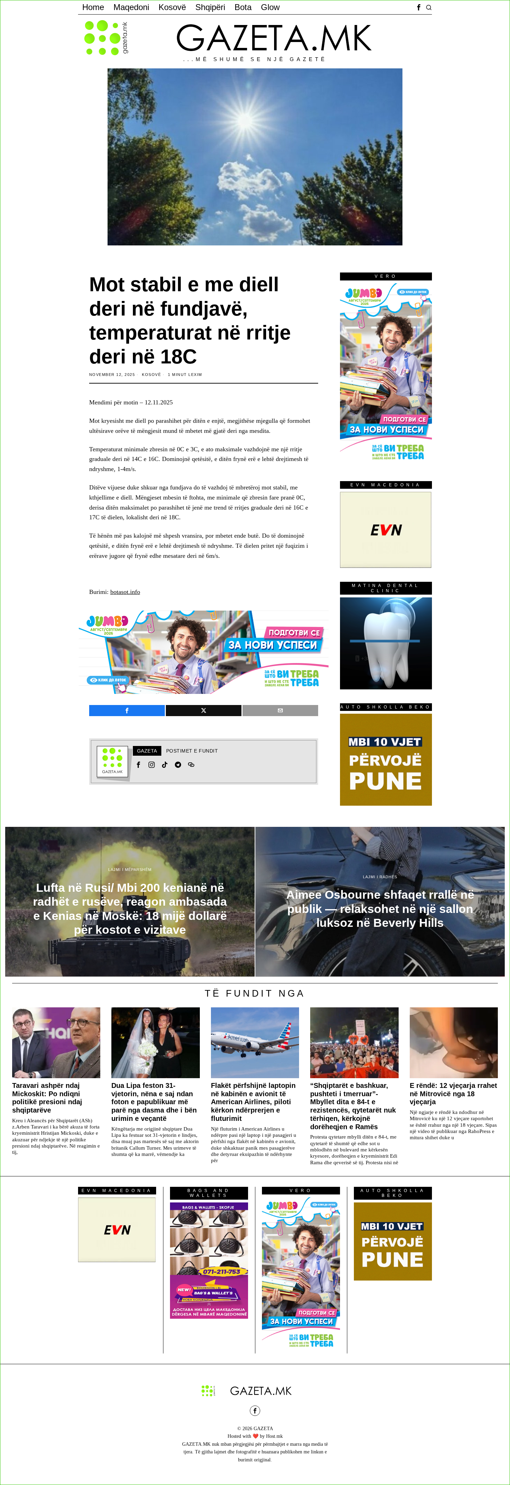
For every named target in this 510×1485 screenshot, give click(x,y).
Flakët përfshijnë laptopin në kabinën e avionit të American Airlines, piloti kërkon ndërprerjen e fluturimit (253, 1102)
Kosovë (151, 374)
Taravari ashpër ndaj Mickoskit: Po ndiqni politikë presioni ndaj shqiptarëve (47, 1098)
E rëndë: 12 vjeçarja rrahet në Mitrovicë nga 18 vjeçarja (453, 1094)
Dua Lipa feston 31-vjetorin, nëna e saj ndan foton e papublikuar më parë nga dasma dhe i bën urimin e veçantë (154, 1102)
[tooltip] (419, 7)
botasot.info (125, 591)
